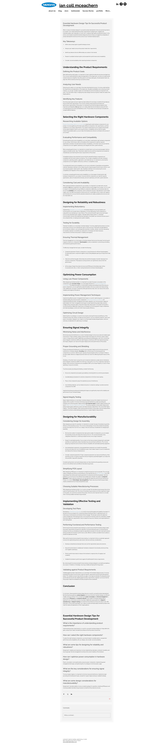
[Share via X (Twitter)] (67, 694)
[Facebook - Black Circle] (121, 4)
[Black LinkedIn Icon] (117, 4)
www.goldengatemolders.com (70, 742)
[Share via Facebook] (64, 694)
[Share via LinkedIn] (71, 694)
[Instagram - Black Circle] (124, 4)
